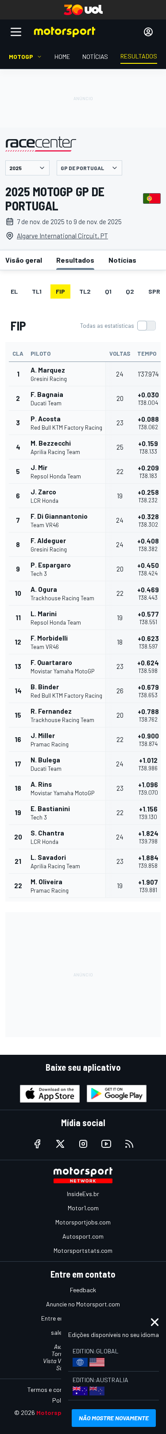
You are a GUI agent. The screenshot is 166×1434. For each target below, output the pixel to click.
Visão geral (23, 260)
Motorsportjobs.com (83, 1222)
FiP (60, 291)
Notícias (122, 260)
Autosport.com (83, 1236)
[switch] (117, 325)
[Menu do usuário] (148, 32)
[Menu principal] (16, 32)
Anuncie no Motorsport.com (83, 1304)
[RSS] (129, 1144)
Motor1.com (83, 1208)
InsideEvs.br (83, 1193)
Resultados (75, 260)
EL (14, 291)
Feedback (83, 1290)
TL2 (85, 291)
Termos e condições (54, 1389)
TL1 (37, 291)
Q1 (108, 291)
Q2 (130, 291)
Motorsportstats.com (83, 1250)
